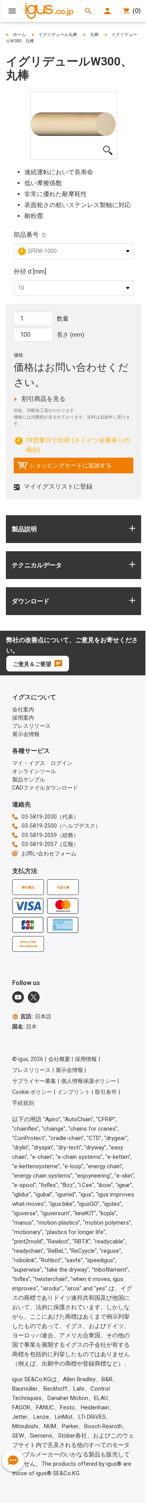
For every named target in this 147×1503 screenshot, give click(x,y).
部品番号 (26, 234)
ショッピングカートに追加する (64, 467)
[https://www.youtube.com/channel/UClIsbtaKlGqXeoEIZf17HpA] (18, 997)
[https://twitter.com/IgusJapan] (34, 997)
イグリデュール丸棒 (57, 34)
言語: (35, 1016)
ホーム (19, 34)
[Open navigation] (12, 11)
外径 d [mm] (30, 271)
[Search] (88, 11)
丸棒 (94, 34)
